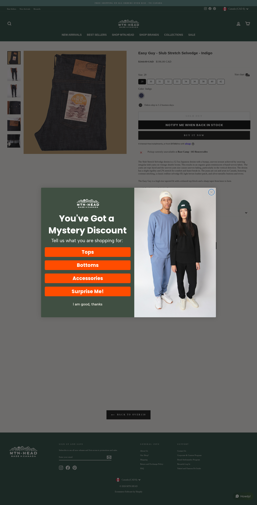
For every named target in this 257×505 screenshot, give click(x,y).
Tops (88, 252)
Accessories (88, 278)
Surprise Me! (88, 291)
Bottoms (88, 265)
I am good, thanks (87, 304)
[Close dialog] (211, 192)
